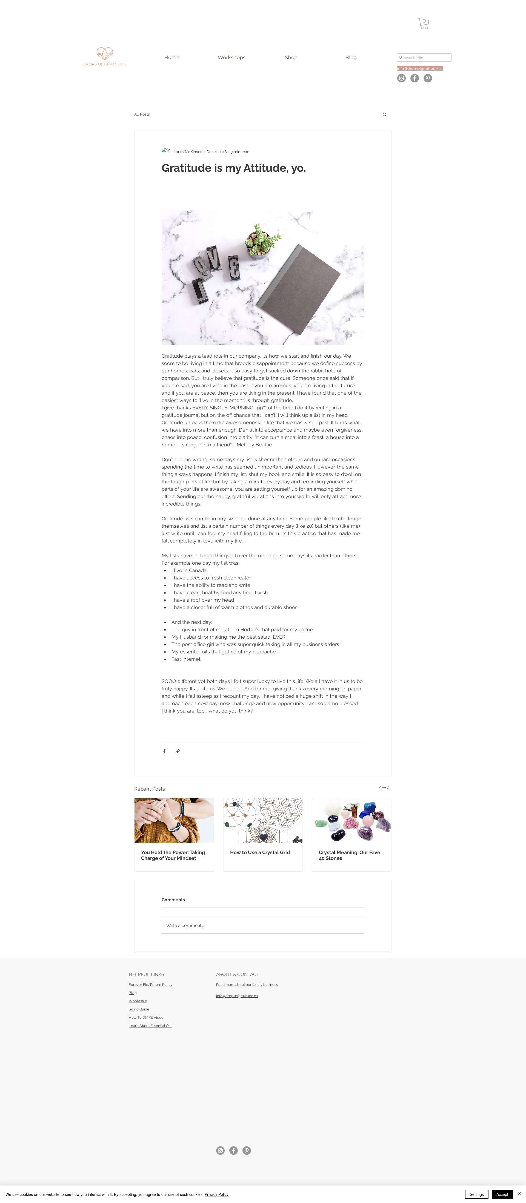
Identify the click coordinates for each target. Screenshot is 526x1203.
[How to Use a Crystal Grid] (263, 820)
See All (385, 788)
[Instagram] (401, 78)
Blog (133, 993)
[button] (424, 23)
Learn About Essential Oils (150, 1026)
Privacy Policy (216, 1194)
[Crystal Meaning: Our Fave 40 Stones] (351, 820)
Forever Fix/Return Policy (150, 985)
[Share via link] (177, 751)
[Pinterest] (428, 78)
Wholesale (138, 1001)
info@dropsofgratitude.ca (237, 996)
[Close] (519, 1194)
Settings (477, 1194)
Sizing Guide (139, 1009)
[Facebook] (414, 78)
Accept (502, 1194)
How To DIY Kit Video (146, 1017)
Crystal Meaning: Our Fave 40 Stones (349, 855)
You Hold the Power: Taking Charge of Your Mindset (173, 855)
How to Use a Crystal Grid (260, 852)
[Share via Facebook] (164, 751)
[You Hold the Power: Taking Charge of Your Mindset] (174, 820)
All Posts (142, 114)
